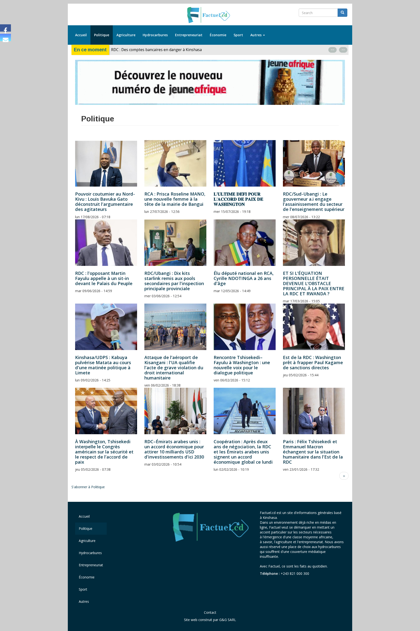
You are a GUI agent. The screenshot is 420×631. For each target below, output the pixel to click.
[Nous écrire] (5, 37)
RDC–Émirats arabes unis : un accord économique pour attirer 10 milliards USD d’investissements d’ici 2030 (174, 449)
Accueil (81, 35)
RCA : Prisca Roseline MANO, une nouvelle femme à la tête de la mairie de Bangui (174, 199)
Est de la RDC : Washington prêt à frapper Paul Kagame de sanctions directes (313, 362)
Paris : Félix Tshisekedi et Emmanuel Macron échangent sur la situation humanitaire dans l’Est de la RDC (313, 452)
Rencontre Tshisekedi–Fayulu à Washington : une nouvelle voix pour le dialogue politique (242, 365)
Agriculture (125, 35)
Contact (210, 612)
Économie (218, 35)
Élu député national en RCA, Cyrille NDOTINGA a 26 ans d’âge (244, 278)
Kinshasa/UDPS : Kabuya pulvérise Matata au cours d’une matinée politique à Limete (103, 365)
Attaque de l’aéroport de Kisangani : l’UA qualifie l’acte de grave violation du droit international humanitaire (173, 367)
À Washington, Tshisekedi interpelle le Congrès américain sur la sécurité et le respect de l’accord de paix (104, 452)
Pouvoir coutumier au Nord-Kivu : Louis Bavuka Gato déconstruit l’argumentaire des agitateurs (105, 201)
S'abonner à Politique (88, 487)
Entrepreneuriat (188, 35)
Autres (256, 35)
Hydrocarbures (155, 35)
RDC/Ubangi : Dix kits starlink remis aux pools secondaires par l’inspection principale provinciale (174, 280)
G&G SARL (227, 619)
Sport (238, 35)
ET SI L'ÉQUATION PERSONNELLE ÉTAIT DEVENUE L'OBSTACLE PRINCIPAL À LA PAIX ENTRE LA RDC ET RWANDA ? (313, 283)
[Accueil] (210, 15)
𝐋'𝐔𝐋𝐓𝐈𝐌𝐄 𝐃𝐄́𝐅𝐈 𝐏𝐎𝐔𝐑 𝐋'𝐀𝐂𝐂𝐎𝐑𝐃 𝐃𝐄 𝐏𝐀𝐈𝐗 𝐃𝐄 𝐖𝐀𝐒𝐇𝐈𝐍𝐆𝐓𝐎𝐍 (238, 199)
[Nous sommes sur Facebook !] (5, 28)
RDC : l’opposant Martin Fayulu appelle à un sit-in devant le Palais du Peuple (103, 278)
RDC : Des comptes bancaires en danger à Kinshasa (156, 49)
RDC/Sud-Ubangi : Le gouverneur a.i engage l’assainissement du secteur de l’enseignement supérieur (313, 201)
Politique (101, 35)
